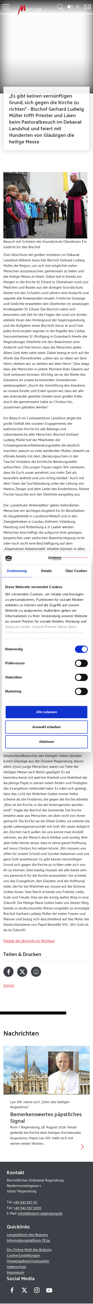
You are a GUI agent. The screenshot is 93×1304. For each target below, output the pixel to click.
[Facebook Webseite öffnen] (12, 1290)
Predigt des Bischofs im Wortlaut (29, 940)
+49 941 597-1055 (27, 1207)
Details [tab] (46, 571)
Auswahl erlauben (46, 727)
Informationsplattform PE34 (28, 1240)
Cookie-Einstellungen (23, 1255)
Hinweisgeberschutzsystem (28, 1261)
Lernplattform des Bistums (27, 1234)
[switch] (81, 663)
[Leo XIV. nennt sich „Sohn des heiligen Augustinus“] (46, 1070)
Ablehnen (46, 742)
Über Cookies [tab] (76, 571)
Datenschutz (16, 1266)
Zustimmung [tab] (17, 571)
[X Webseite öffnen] (24, 1290)
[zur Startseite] (31, 10)
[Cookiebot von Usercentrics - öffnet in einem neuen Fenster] (68, 558)
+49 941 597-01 (25, 1202)
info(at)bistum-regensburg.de (40, 1213)
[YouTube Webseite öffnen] (49, 1289)
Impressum (15, 1272)
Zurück (8, 985)
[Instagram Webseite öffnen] (37, 1290)
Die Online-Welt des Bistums (29, 1249)
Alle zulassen (46, 712)
